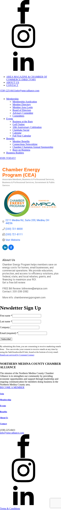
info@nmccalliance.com (27, 90)
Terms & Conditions (10, 508)
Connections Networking (25, 144)
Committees (18, 115)
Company (5, 327)
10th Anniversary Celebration (27, 127)
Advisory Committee (23, 113)
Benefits (10, 138)
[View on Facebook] (11, 249)
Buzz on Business (21, 150)
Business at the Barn (23, 121)
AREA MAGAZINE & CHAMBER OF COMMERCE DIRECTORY (26, 78)
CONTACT (12, 85)
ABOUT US (12, 82)
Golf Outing (19, 124)
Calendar (17, 133)
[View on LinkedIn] (5, 249)
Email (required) (9, 333)
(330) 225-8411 (7, 90)
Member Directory (22, 104)
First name (6, 315)
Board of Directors (22, 110)
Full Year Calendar (22, 135)
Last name (6, 321)
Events (9, 118)
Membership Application (25, 101)
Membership (12, 98)
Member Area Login (23, 107)
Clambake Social (21, 130)
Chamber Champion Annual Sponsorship (33, 147)
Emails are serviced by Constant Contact (17, 355)
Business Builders (15, 152)
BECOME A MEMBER (12, 387)
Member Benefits (21, 141)
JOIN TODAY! (8, 158)
